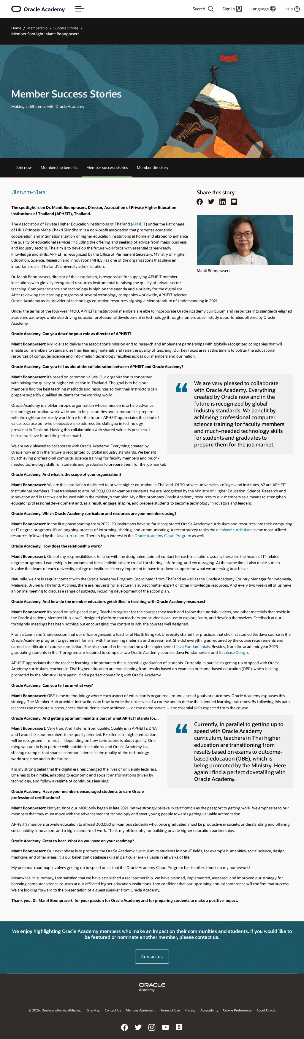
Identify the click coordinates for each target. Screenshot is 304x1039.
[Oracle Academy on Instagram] (152, 1031)
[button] (79, 9)
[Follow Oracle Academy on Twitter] (138, 1031)
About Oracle (266, 1010)
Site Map (93, 1010)
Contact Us (113, 1010)
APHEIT (139, 223)
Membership (37, 27)
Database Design (233, 652)
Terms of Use (170, 1010)
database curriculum (234, 529)
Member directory (152, 167)
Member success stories (107, 167)
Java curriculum (70, 535)
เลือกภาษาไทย (28, 192)
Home (16, 27)
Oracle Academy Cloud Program (162, 535)
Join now (24, 167)
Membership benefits (59, 167)
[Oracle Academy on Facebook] (124, 1031)
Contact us (152, 956)
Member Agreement (141, 1010)
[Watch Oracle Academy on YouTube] (165, 1031)
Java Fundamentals (193, 646)
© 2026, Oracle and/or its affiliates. (54, 1010)
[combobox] (193, 9)
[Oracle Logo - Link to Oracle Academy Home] (16, 9)
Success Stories (65, 27)
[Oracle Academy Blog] (179, 1031)
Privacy (190, 1010)
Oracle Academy (44, 9)
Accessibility (209, 1010)
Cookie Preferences (237, 1010)
